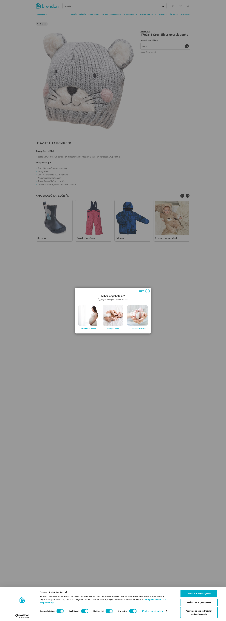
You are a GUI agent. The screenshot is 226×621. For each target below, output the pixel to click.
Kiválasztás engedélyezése (199, 602)
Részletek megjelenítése (153, 611)
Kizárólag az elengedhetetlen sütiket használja (199, 612)
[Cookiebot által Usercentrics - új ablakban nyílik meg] (22, 616)
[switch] (84, 611)
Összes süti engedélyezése (199, 594)
